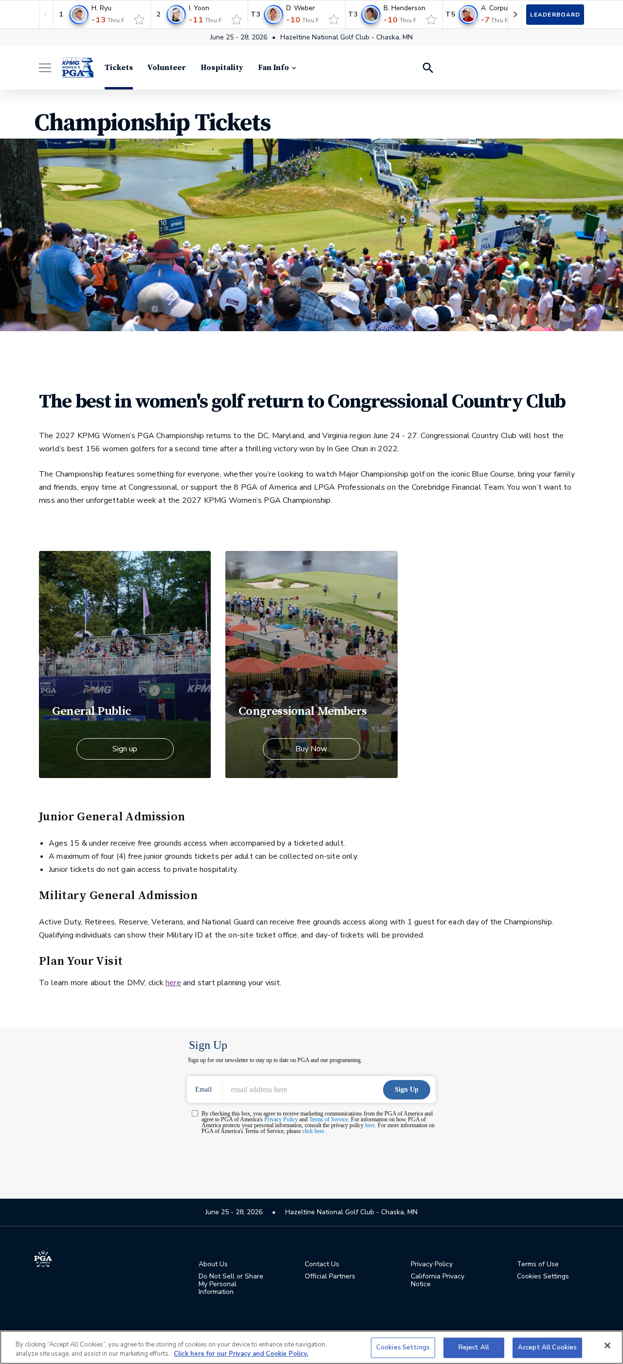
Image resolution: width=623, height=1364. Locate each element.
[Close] (607, 1345)
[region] (311, 1347)
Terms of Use (538, 1264)
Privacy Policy (432, 1264)
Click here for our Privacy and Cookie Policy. (241, 1353)
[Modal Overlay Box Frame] (312, 1099)
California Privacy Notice (437, 1280)
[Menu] (50, 68)
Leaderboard (555, 14)
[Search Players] (427, 67)
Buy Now (311, 749)
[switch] (139, 19)
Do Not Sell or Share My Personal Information (231, 1284)
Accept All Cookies (547, 1347)
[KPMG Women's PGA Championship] (78, 68)
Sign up (124, 749)
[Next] (515, 14)
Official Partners (330, 1276)
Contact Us (322, 1264)
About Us (213, 1264)
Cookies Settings (403, 1347)
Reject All (473, 1347)
